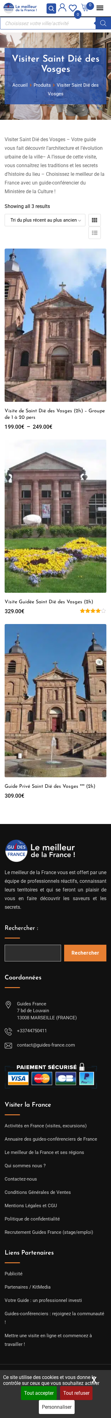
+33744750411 (32, 1031)
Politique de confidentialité (32, 1219)
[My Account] (62, 8)
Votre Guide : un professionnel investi (43, 1300)
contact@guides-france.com (46, 1045)
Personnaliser (57, 1407)
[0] (72, 8)
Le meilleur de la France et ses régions (44, 1152)
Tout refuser (76, 1393)
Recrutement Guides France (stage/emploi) (49, 1232)
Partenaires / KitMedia (28, 1287)
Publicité (14, 1274)
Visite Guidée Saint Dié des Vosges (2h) (49, 602)
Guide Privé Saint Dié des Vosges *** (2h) (50, 786)
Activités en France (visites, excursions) (46, 1126)
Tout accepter (39, 1393)
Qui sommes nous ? (25, 1166)
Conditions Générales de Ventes (38, 1192)
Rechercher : (21, 928)
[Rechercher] (103, 23)
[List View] (94, 233)
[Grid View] (94, 220)
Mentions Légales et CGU (31, 1205)
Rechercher (85, 953)
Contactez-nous (21, 1179)
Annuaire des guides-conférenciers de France (51, 1139)
